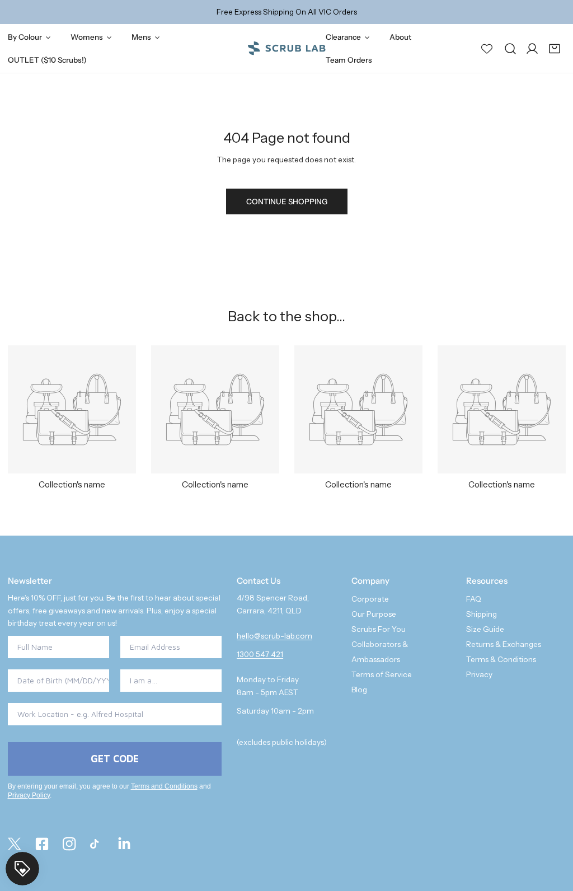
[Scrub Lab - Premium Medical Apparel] (286, 48)
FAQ (473, 598)
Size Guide (485, 629)
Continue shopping (286, 201)
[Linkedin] (124, 844)
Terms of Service (381, 674)
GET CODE (115, 759)
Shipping (481, 613)
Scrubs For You (378, 629)
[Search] (510, 48)
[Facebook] (41, 844)
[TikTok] (96, 844)
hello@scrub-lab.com (274, 635)
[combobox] (167, 680)
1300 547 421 (260, 654)
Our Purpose (373, 613)
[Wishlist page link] (486, 48)
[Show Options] (211, 680)
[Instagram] (69, 844)
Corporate (370, 598)
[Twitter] (14, 844)
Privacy (479, 674)
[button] (554, 48)
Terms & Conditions (501, 659)
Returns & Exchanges (503, 644)
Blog (359, 689)
